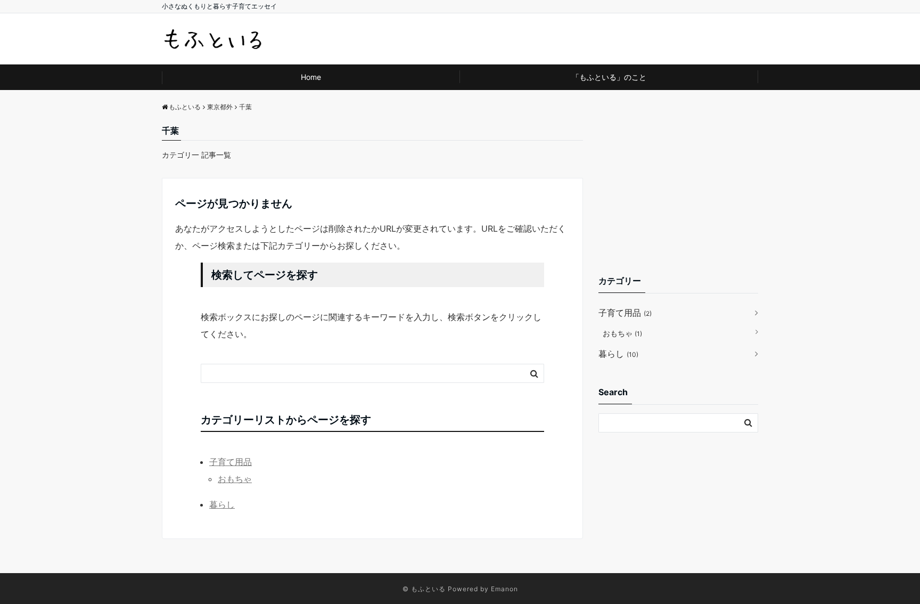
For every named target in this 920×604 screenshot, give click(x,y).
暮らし (222, 504)
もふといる (428, 589)
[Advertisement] (678, 190)
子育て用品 (230, 461)
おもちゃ (235, 479)
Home (311, 76)
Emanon (504, 589)
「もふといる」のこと (609, 76)
